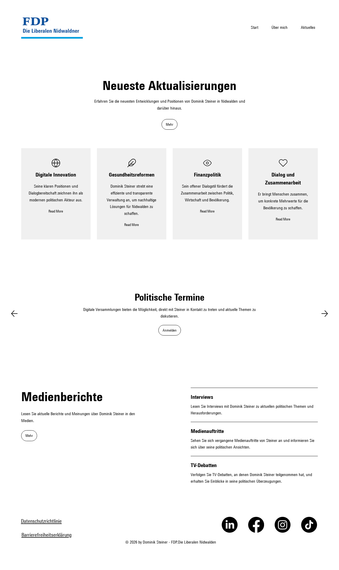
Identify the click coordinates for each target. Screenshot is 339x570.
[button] (169, 124)
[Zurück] (14, 313)
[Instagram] (283, 525)
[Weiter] (324, 313)
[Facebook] (256, 525)
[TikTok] (309, 525)
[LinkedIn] (230, 525)
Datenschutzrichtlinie (41, 521)
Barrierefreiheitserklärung (46, 535)
